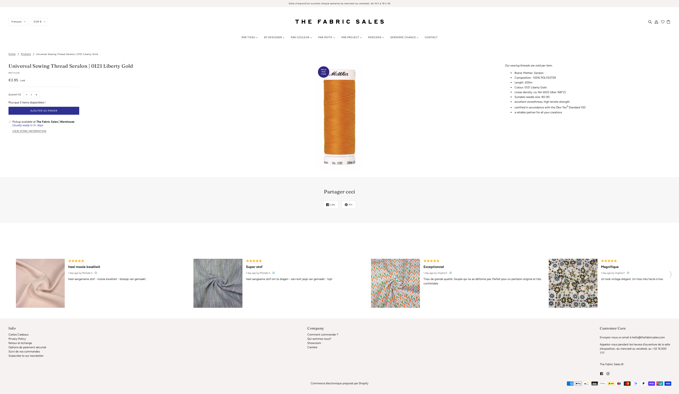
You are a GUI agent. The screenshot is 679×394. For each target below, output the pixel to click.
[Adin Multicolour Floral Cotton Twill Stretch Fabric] (395, 283)
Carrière (312, 347)
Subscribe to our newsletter (25, 355)
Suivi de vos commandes (24, 351)
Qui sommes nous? (319, 338)
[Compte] (656, 21)
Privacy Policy (17, 338)
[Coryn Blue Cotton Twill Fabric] (217, 283)
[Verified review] (95, 273)
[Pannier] (669, 21)
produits (26, 54)
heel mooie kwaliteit (84, 267)
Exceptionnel (433, 267)
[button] (671, 273)
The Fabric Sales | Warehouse (55, 121)
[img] (650, 21)
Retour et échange (20, 343)
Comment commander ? (322, 334)
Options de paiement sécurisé (27, 347)
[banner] (339, 21)
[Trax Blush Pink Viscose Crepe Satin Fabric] (40, 283)
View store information (29, 131)
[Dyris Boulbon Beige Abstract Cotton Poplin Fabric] (573, 283)
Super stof (254, 267)
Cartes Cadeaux (18, 334)
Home (12, 54)
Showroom (314, 343)
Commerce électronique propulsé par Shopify (339, 383)
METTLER (14, 73)
